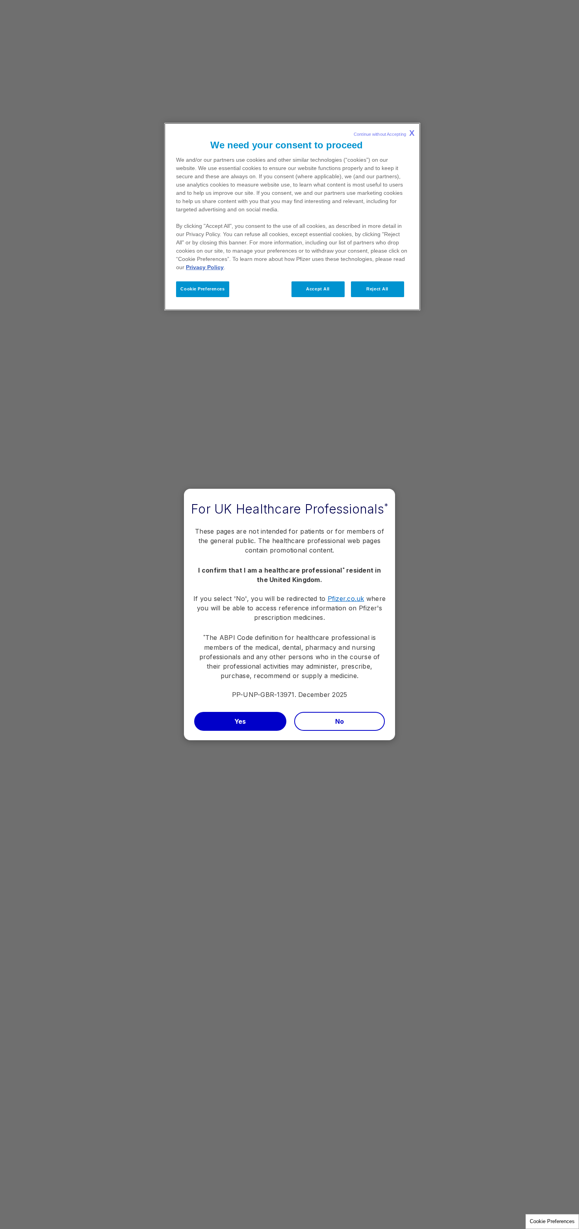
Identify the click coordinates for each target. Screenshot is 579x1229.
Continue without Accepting (384, 133)
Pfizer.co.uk (346, 598)
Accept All (318, 288)
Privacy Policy (205, 267)
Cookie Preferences (552, 1221)
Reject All (377, 288)
